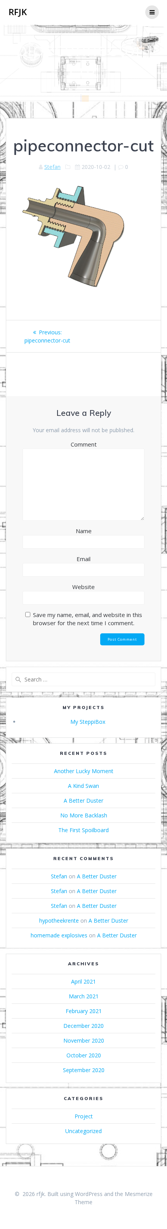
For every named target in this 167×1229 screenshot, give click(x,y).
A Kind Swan (83, 785)
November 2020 (83, 1040)
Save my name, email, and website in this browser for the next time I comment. (87, 619)
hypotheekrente (59, 920)
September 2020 (83, 1070)
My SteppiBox (87, 721)
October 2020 (83, 1055)
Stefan (52, 166)
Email (83, 559)
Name (84, 531)
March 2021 (84, 996)
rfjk (18, 12)
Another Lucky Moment (83, 771)
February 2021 (84, 1011)
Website (83, 587)
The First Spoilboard (83, 830)
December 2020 (83, 1025)
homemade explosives (59, 935)
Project (84, 1116)
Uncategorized (83, 1131)
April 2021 (83, 981)
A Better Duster (83, 800)
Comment (84, 444)
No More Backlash (83, 815)
